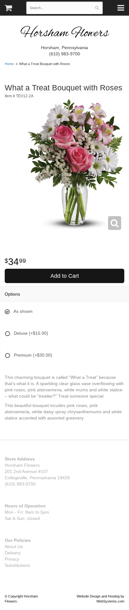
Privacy (12, 559)
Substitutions (17, 565)
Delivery (13, 552)
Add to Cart (64, 276)
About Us (14, 546)
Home (9, 64)
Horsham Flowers (64, 33)
